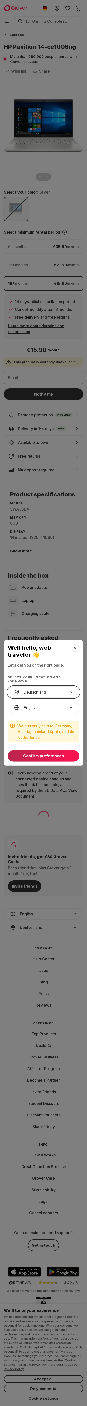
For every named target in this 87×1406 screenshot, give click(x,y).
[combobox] (43, 692)
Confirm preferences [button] (43, 755)
